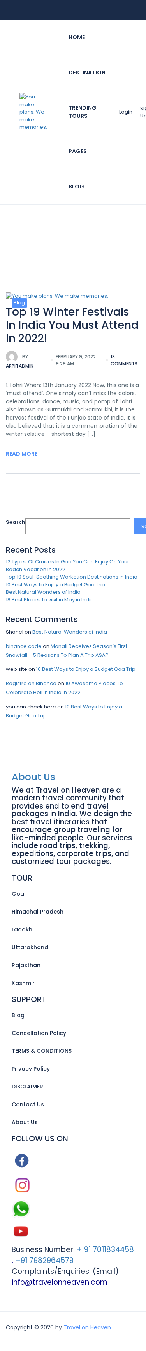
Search (15, 522)
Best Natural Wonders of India (43, 592)
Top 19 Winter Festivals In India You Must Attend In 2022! (72, 325)
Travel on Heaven (87, 1327)
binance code (24, 646)
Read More (21, 454)
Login (125, 112)
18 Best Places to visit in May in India (50, 599)
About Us (33, 777)
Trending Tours (83, 112)
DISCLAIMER (27, 1086)
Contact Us (28, 1104)
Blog (76, 186)
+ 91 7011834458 (104, 1249)
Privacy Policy (31, 1069)
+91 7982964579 (44, 1260)
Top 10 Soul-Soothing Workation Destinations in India (71, 576)
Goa (18, 894)
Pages (78, 151)
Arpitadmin (19, 361)
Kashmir (23, 983)
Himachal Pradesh (37, 912)
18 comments (124, 360)
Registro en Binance (31, 683)
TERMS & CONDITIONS (42, 1051)
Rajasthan (26, 965)
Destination (87, 72)
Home (77, 37)
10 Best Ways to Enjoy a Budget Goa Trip (55, 584)
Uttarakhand (30, 947)
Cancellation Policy (39, 1033)
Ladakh (22, 929)
